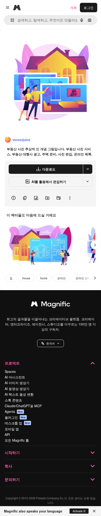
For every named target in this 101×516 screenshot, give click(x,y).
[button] (50, 343)
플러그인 (15, 417)
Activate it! (79, 511)
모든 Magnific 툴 (17, 440)
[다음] (95, 244)
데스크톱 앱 (17, 423)
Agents (14, 411)
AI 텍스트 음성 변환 (19, 394)
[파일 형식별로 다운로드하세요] (87, 169)
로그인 (88, 7)
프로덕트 (12, 363)
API (7, 434)
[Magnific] (50, 305)
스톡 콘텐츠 (13, 400)
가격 (73, 7)
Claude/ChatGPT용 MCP (23, 405)
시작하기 (12, 452)
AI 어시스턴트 (15, 377)
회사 (8, 466)
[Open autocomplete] (10, 20)
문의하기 (12, 479)
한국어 (50, 343)
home (43, 278)
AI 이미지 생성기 (17, 382)
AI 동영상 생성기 (17, 388)
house (26, 278)
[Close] (94, 511)
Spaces (10, 371)
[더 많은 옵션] (69, 198)
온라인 (61, 278)
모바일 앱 (12, 429)
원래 (27, 40)
